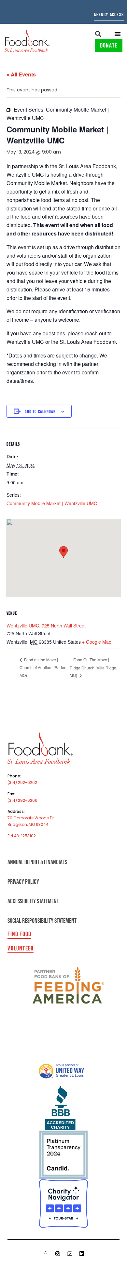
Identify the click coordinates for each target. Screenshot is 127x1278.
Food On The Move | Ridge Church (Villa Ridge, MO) (93, 667)
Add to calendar (40, 411)
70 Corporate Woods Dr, (30, 818)
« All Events (21, 74)
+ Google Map (96, 642)
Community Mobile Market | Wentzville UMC (52, 503)
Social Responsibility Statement (42, 921)
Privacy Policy (23, 882)
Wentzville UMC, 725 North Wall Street (46, 625)
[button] (98, 33)
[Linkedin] (82, 1253)
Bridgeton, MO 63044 (28, 824)
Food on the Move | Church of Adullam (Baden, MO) (43, 667)
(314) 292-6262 (22, 782)
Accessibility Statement (33, 901)
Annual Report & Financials (37, 862)
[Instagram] (57, 1253)
